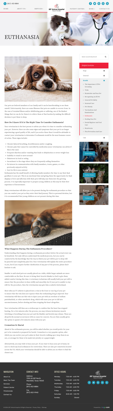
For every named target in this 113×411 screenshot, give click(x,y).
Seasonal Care (89, 103)
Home (6, 9)
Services (7, 384)
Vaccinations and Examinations (91, 111)
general (86, 76)
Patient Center (9, 387)
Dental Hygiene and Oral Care (93, 124)
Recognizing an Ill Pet (92, 97)
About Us (7, 377)
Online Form (89, 175)
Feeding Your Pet (90, 119)
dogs (84, 71)
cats (84, 138)
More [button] (91, 9)
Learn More (89, 153)
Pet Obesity (88, 107)
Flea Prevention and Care (93, 132)
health (85, 80)
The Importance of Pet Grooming (92, 85)
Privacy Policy (37, 407)
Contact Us (104, 9)
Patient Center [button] (77, 9)
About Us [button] (21, 9)
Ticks (87, 90)
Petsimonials (8, 391)
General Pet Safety (91, 100)
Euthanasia (88, 116)
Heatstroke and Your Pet (93, 93)
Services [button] (38, 9)
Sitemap (44, 407)
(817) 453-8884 (32, 387)
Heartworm (89, 128)
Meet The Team (9, 380)
